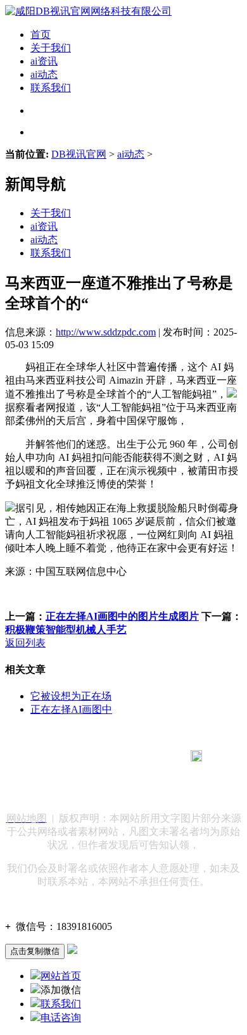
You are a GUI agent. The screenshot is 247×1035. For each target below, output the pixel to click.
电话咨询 (61, 1017)
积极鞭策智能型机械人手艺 (66, 629)
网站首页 (61, 975)
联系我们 (50, 87)
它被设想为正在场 (70, 696)
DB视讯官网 (78, 154)
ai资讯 (44, 61)
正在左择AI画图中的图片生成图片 (122, 616)
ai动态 (44, 74)
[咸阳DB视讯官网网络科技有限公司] (88, 11)
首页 (40, 34)
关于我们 (50, 47)
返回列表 (25, 642)
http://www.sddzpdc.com (106, 332)
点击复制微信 (35, 951)
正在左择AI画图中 (71, 709)
